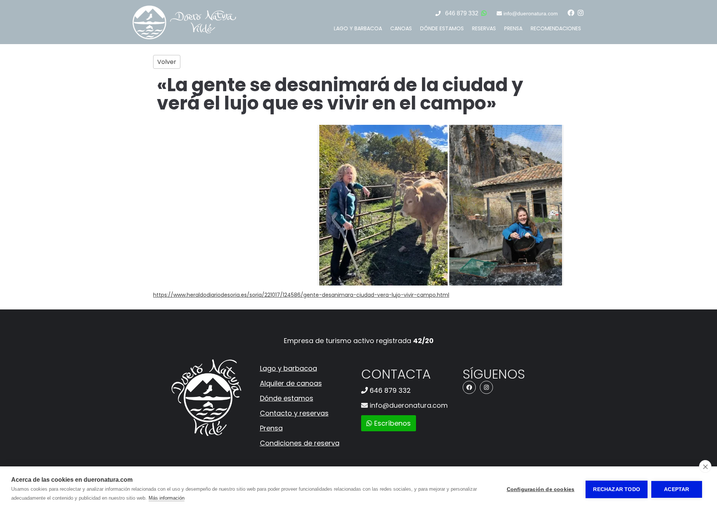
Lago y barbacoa (358, 28)
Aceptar (676, 489)
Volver (166, 62)
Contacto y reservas (294, 413)
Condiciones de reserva (299, 443)
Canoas (401, 28)
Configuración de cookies (541, 489)
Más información (166, 498)
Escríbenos (391, 423)
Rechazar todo (616, 489)
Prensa (513, 28)
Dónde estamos (442, 28)
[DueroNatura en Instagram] (581, 13)
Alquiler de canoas (291, 383)
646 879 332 (461, 13)
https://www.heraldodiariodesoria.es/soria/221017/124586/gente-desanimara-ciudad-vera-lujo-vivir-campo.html (301, 295)
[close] (705, 466)
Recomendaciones (556, 28)
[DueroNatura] (184, 37)
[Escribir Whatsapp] (484, 13)
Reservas (484, 28)
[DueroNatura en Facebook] (571, 13)
